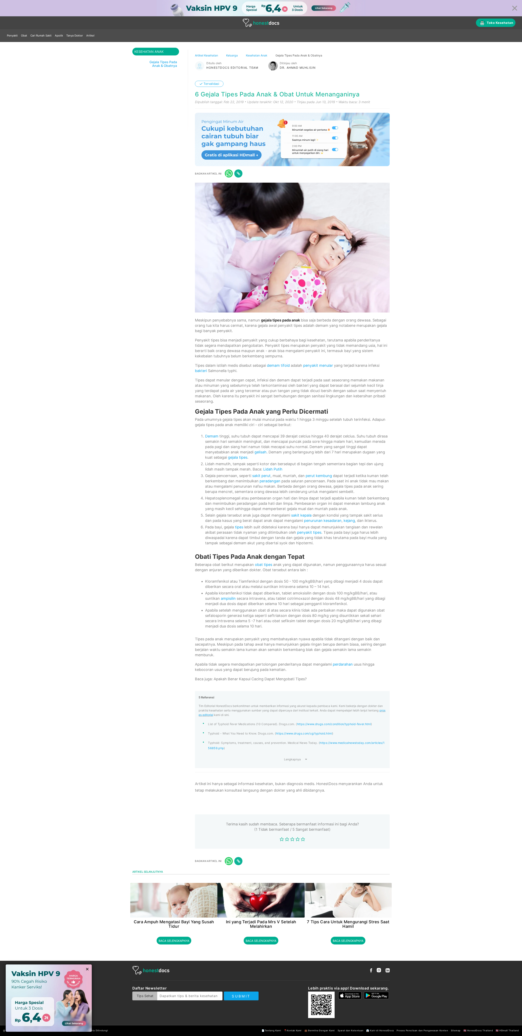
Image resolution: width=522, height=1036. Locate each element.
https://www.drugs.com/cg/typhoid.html (304, 733)
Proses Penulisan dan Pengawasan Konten (422, 1030)
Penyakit (12, 35)
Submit (241, 996)
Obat (24, 35)
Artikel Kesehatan (207, 55)
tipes (239, 527)
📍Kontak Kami (293, 1030)
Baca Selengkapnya (174, 940)
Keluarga (232, 55)
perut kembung (319, 476)
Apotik (59, 35)
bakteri (201, 371)
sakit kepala (301, 515)
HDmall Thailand (509, 1030)
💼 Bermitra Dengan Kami (319, 1030)
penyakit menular (318, 365)
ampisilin (228, 598)
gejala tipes (237, 457)
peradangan (270, 481)
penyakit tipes (309, 532)
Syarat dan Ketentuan (351, 1030)
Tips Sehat (145, 996)
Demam (211, 436)
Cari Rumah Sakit (41, 35)
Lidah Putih (272, 469)
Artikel (90, 35)
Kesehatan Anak (257, 55)
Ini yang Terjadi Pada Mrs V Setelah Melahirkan (261, 924)
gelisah (260, 452)
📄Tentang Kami (271, 1030)
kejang (349, 520)
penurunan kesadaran (323, 520)
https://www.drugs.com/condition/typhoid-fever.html (334, 724)
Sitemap (456, 1030)
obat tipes (263, 564)
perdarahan (343, 664)
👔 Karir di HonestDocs (380, 1030)
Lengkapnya (292, 759)
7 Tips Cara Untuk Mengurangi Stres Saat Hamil (348, 924)
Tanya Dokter (74, 35)
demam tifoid (278, 365)
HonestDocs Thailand (480, 1030)
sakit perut (261, 476)
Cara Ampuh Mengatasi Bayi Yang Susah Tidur (174, 924)
